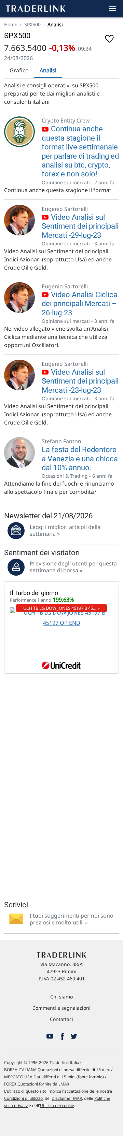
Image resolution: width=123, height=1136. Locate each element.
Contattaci (61, 1019)
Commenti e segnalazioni (61, 1008)
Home (10, 24)
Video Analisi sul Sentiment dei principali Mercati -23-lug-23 (80, 381)
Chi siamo (61, 996)
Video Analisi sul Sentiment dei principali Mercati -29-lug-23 (80, 226)
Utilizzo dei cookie (57, 1105)
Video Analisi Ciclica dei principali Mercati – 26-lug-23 (80, 303)
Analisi (48, 70)
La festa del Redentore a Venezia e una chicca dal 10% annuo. (80, 458)
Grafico (19, 70)
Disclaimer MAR (67, 1098)
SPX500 (32, 24)
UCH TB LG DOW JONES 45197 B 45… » (61, 608)
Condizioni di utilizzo (23, 1098)
